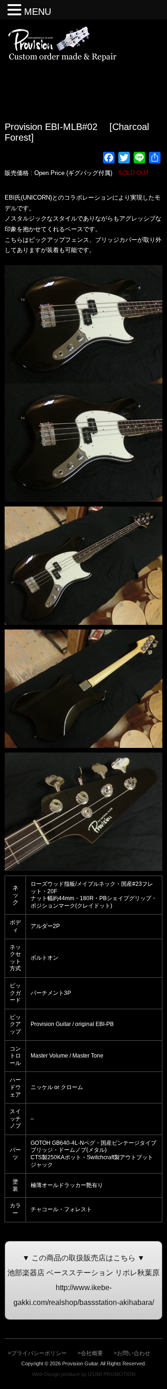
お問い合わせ (133, 1353)
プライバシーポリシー (39, 1353)
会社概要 (92, 1353)
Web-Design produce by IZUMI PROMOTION (83, 1374)
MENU (37, 11)
